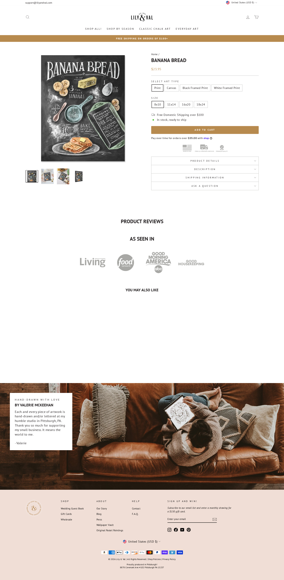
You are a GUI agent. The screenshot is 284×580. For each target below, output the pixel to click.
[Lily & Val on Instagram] (169, 530)
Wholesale (66, 519)
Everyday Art (187, 28)
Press (99, 519)
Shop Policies (154, 559)
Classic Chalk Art (155, 28)
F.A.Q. (135, 514)
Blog (99, 514)
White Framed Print (227, 88)
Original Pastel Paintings (109, 530)
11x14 (171, 104)
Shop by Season (120, 28)
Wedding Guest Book (72, 508)
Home (154, 54)
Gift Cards (66, 514)
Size (154, 97)
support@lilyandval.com (38, 2)
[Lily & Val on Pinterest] (189, 530)
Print (157, 88)
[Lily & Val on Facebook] (176, 530)
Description (205, 169)
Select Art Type (165, 81)
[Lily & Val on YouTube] (182, 530)
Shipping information (205, 177)
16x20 (186, 104)
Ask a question (204, 185)
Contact (136, 508)
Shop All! (93, 28)
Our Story (101, 508)
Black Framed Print (195, 88)
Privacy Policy (169, 559)
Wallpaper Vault (105, 524)
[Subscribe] (215, 519)
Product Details (205, 160)
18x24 (201, 104)
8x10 (157, 104)
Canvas (171, 88)
